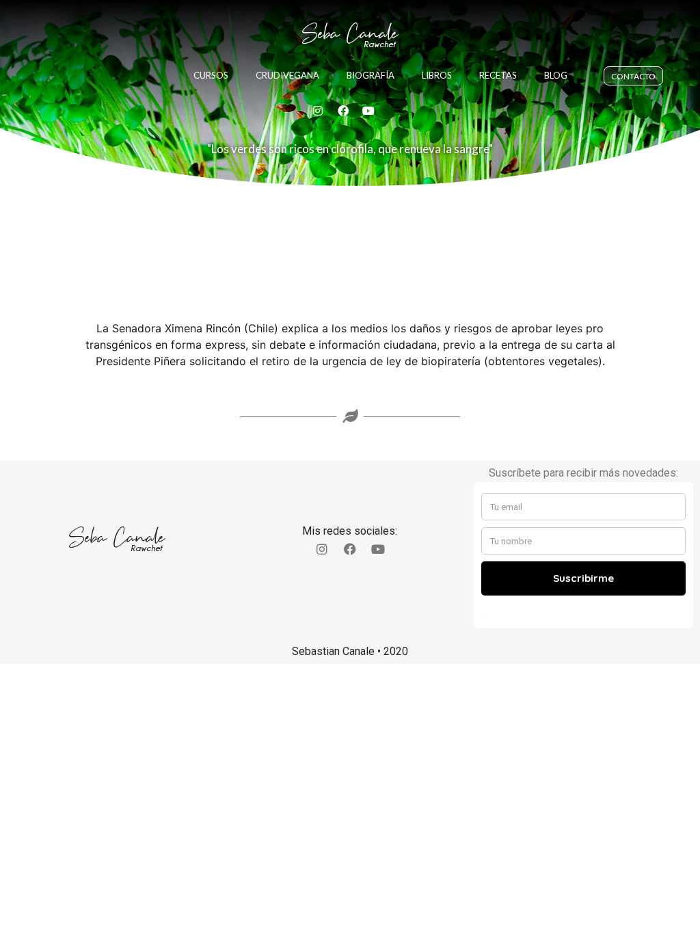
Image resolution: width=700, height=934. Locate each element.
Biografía (370, 75)
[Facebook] (343, 111)
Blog (555, 75)
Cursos (210, 75)
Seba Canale (350, 34)
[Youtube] (368, 111)
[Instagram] (318, 111)
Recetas (498, 75)
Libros (437, 75)
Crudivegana (287, 75)
